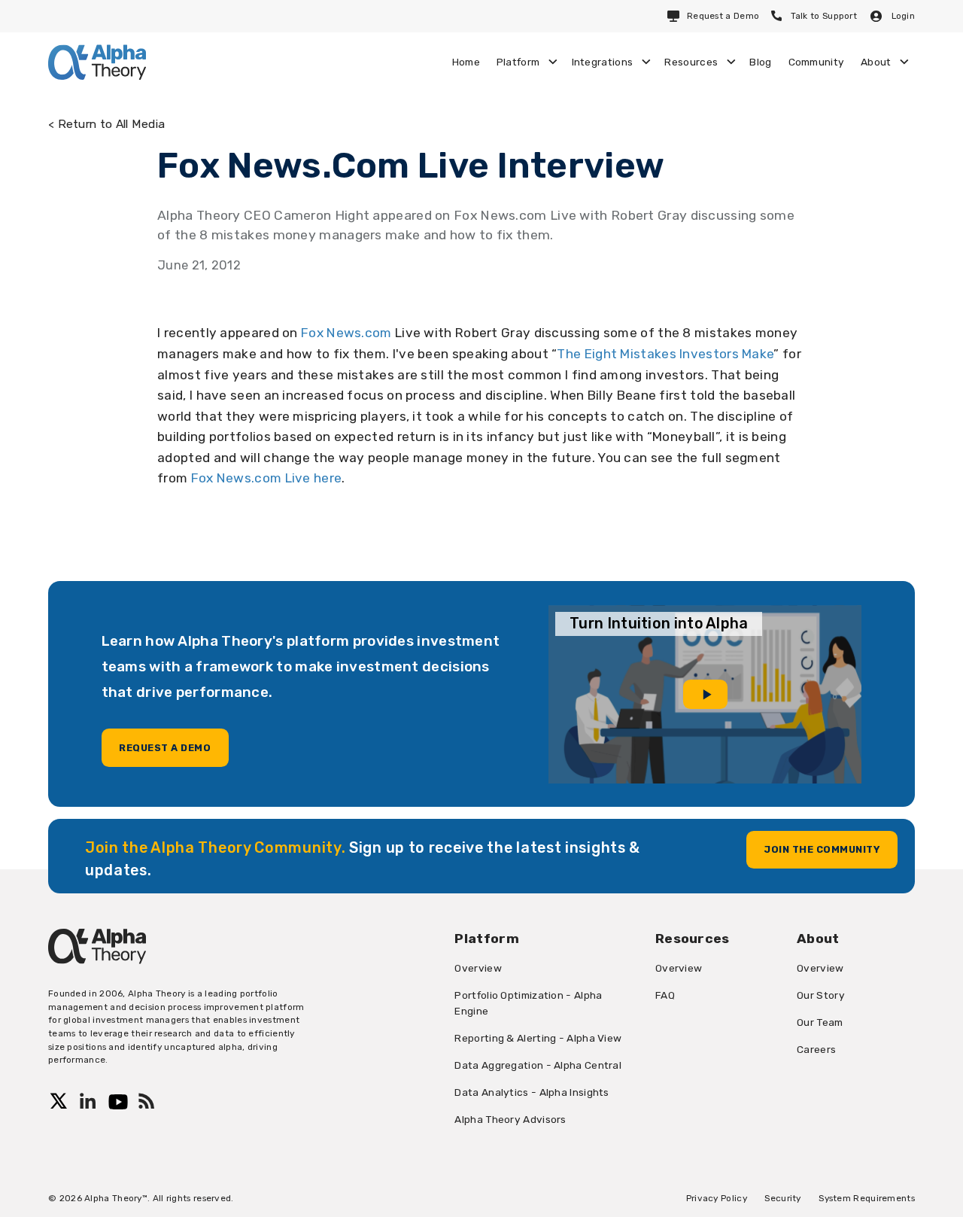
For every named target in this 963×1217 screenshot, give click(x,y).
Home (466, 62)
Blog (760, 62)
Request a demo (165, 747)
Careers (816, 1049)
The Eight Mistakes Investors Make (665, 353)
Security (782, 1198)
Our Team (820, 1022)
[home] (97, 62)
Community (816, 62)
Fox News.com (346, 332)
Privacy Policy (716, 1198)
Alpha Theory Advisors (510, 1119)
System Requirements (867, 1198)
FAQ (665, 995)
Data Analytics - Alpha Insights (531, 1092)
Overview (477, 968)
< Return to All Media (106, 124)
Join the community (821, 849)
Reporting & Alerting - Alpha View (537, 1038)
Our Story (821, 995)
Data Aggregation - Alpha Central (537, 1065)
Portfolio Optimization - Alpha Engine (528, 1003)
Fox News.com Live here (266, 477)
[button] (526, 61)
